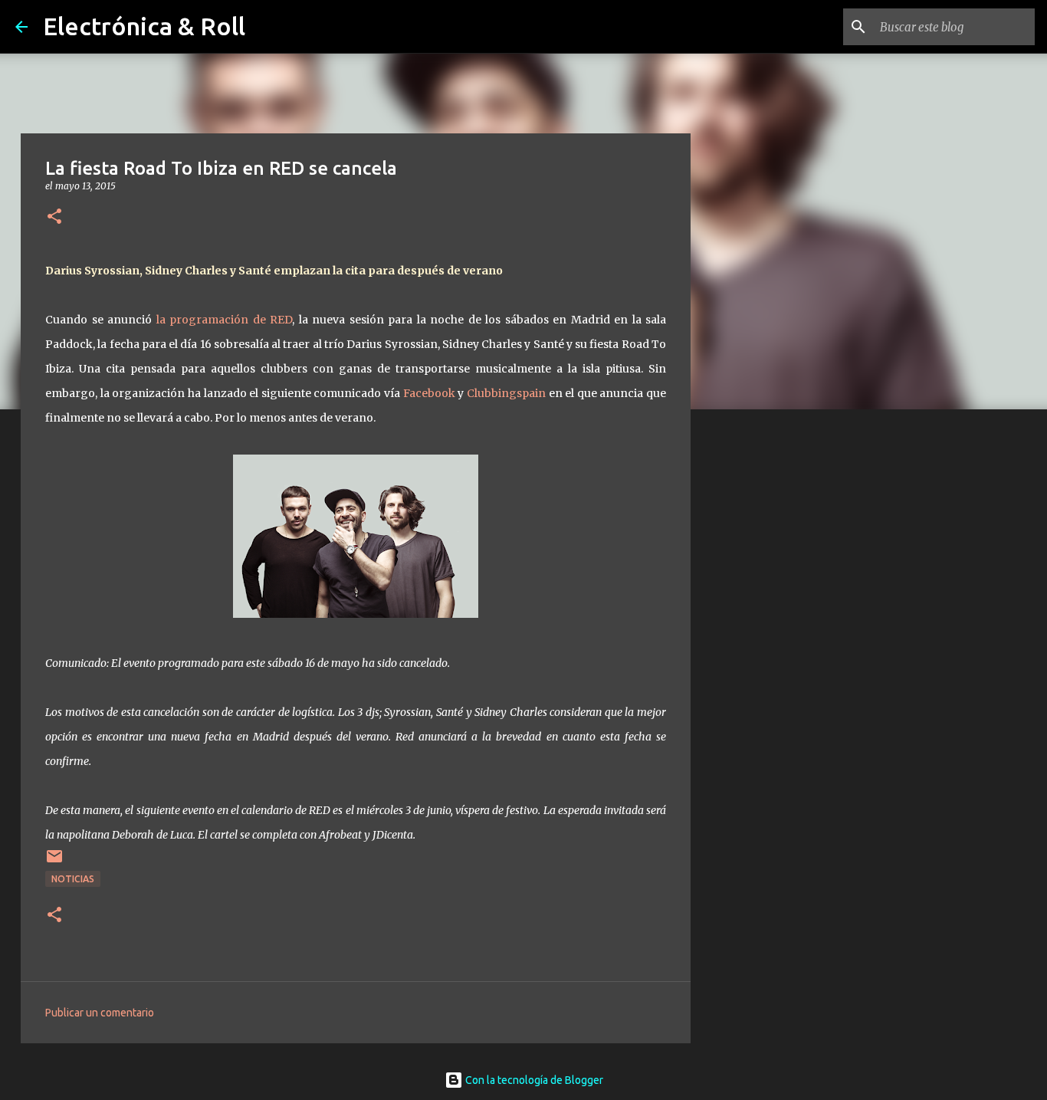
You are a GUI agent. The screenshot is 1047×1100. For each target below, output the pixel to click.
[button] (54, 217)
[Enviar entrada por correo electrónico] (54, 862)
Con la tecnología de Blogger (533, 1080)
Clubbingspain (506, 393)
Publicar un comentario (99, 1012)
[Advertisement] (769, 662)
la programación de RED (224, 320)
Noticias (72, 879)
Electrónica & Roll (144, 26)
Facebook (429, 393)
